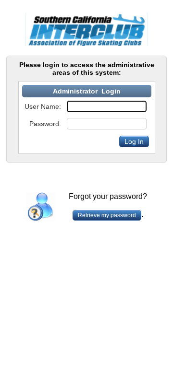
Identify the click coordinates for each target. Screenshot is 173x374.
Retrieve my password (107, 215)
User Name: (43, 106)
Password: (45, 124)
